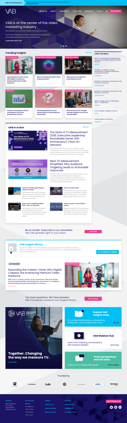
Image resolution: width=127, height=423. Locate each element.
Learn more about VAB (13, 41)
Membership (69, 408)
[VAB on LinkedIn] (120, 407)
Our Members (29, 412)
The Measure (99, 85)
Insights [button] (53, 11)
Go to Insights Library (107, 252)
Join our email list (113, 401)
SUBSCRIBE (93, 231)
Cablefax (98, 122)
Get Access (93, 299)
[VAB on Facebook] (115, 407)
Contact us (49, 404)
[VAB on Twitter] (111, 407)
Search (47, 401)
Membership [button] (89, 11)
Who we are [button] (43, 11)
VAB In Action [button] (77, 11)
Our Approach (29, 406)
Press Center (29, 415)
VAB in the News (50, 408)
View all (89, 52)
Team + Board (29, 409)
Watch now (114, 345)
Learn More (12, 286)
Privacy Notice (50, 412)
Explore (116, 323)
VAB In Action (69, 404)
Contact (100, 11)
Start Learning (113, 365)
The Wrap (98, 75)
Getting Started (71, 412)
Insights (68, 401)
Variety (97, 105)
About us (27, 403)
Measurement (64, 11)
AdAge (97, 64)
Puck (96, 113)
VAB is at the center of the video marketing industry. (31, 25)
